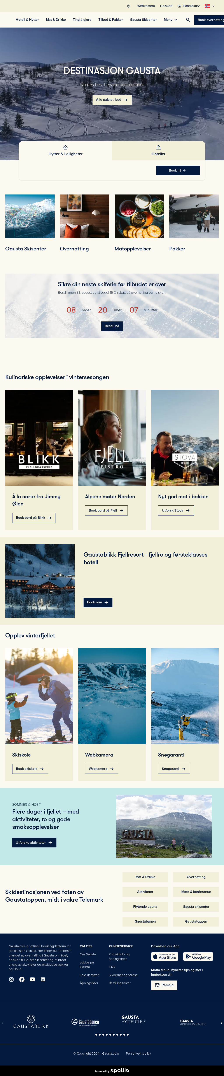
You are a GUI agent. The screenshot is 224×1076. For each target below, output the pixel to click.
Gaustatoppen (196, 921)
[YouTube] (32, 979)
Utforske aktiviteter (34, 843)
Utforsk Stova (176, 510)
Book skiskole (30, 769)
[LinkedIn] (43, 979)
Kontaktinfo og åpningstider (119, 956)
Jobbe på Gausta (87, 964)
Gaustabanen (145, 921)
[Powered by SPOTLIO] (112, 1070)
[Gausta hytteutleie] (138, 1019)
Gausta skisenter (196, 906)
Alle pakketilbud (112, 100)
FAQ (112, 967)
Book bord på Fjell (106, 510)
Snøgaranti (174, 769)
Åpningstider (89, 983)
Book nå (175, 170)
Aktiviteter (145, 892)
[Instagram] (11, 979)
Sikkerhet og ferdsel (123, 975)
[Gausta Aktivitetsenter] (192, 1022)
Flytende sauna (145, 906)
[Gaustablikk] (31, 1021)
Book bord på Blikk (34, 518)
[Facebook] (21, 979)
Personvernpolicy (138, 1053)
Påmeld (164, 985)
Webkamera (101, 769)
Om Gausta (88, 954)
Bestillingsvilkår (120, 983)
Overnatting (196, 877)
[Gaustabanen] (85, 1022)
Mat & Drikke (145, 877)
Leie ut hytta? (89, 975)
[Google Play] (198, 956)
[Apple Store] (164, 956)
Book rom (98, 602)
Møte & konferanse (196, 892)
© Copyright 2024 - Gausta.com (96, 1053)
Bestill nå (112, 326)
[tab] (65, 150)
